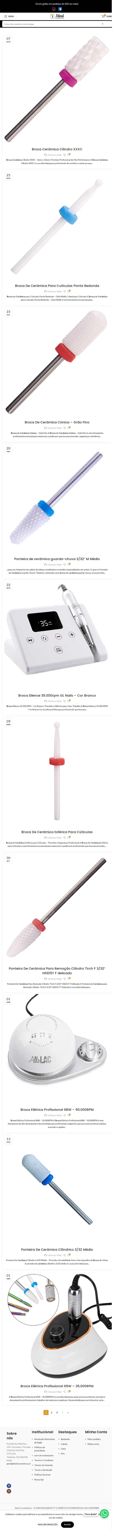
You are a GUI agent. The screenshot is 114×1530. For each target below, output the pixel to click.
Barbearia (65, 1439)
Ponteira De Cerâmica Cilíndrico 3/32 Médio (57, 1249)
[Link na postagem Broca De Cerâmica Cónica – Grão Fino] (57, 361)
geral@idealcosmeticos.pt (19, 1463)
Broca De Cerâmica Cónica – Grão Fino (57, 422)
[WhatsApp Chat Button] (104, 1513)
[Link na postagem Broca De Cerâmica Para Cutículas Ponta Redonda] (57, 225)
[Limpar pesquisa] (103, 24)
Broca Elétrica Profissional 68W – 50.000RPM (57, 1109)
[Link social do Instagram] (9, 1491)
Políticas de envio (42, 1474)
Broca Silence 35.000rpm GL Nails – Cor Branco (57, 695)
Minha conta (93, 1444)
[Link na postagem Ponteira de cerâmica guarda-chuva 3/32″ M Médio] (57, 498)
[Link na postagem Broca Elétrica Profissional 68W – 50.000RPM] (57, 1049)
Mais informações (48, 1524)
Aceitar (67, 1524)
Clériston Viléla (55, 155)
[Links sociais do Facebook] (9, 1486)
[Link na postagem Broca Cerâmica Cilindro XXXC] (57, 88)
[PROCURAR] (109, 24)
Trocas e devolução (43, 1470)
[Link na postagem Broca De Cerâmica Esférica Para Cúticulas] (57, 771)
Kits (63, 1453)
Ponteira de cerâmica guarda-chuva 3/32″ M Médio (57, 559)
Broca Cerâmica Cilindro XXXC (57, 149)
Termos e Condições (43, 1460)
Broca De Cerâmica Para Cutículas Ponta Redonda (57, 285)
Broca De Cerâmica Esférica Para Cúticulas (57, 832)
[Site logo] (57, 16)
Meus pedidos (94, 1439)
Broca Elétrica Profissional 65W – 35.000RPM (57, 1386)
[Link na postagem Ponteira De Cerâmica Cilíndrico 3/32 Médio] (57, 1189)
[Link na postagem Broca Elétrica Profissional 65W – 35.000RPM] (57, 1325)
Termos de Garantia (43, 1465)
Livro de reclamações (44, 1455)
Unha (63, 1448)
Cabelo (64, 1444)
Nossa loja (39, 1479)
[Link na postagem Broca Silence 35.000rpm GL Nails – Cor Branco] (57, 635)
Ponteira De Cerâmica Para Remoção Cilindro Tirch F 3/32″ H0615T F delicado (57, 970)
